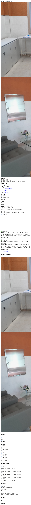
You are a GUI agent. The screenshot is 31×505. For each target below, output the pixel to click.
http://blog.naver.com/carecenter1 (14, 209)
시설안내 (5, 190)
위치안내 (5, 192)
